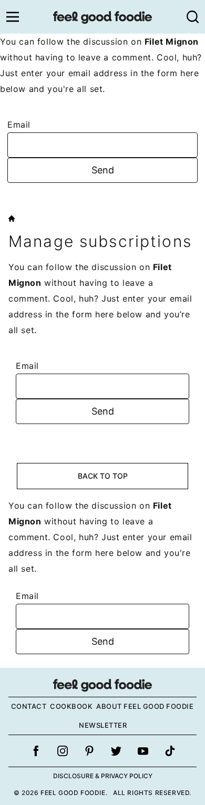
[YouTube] (143, 751)
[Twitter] (116, 751)
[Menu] (12, 16)
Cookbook (71, 706)
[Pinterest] (89, 751)
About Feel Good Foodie (144, 706)
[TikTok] (170, 751)
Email (18, 124)
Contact (29, 706)
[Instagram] (62, 751)
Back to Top (103, 475)
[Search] (192, 16)
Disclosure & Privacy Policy (102, 776)
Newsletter (103, 725)
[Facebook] (36, 751)
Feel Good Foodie (102, 17)
